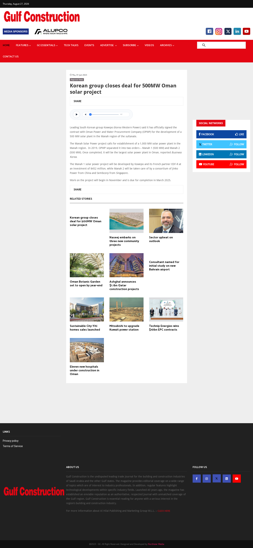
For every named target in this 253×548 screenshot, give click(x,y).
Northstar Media (156, 544)
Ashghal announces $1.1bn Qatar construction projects (124, 285)
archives (166, 45)
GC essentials (46, 45)
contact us (11, 57)
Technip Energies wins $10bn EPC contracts (164, 328)
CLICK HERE (164, 510)
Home (6, 45)
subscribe (129, 45)
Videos (149, 45)
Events (89, 45)
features (22, 45)
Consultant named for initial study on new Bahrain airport (164, 265)
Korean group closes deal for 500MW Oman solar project (85, 221)
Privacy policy (11, 440)
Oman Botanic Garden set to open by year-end (86, 283)
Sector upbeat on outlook (161, 239)
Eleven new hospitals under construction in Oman (84, 370)
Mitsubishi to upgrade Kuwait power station (124, 328)
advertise (107, 45)
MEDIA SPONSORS (15, 31)
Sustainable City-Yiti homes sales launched (85, 328)
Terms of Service (13, 446)
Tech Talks (71, 45)
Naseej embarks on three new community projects (124, 241)
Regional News (77, 80)
